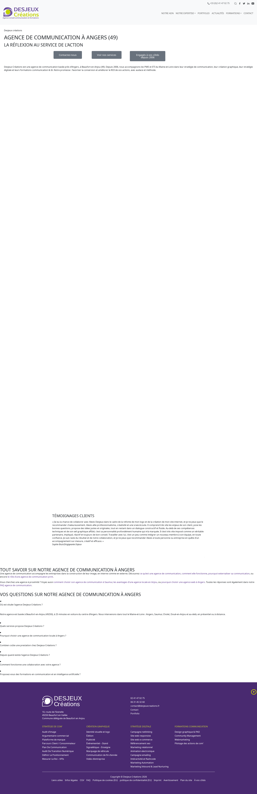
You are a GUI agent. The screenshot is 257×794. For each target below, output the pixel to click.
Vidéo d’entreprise (95, 758)
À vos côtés (200, 780)
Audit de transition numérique (58, 751)
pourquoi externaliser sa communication (229, 573)
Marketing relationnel (142, 747)
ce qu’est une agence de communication (160, 573)
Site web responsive (141, 735)
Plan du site (186, 780)
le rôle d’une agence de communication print (30, 576)
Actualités (218, 13)
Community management (188, 735)
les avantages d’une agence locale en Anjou (135, 582)
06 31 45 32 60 (138, 702)
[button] (128, 559)
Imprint (157, 780)
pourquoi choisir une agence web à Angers (183, 582)
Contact (248, 13)
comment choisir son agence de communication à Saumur (83, 582)
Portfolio (135, 713)
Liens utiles (57, 780)
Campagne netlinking (141, 731)
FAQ (88, 780)
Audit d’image (49, 731)
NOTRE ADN (167, 13)
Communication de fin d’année (101, 755)
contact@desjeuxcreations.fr (145, 705)
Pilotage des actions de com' (189, 743)
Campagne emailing (141, 755)
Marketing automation (142, 762)
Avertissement (171, 780)
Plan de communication (54, 747)
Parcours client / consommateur (58, 743)
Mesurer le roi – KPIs (53, 758)
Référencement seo (140, 743)
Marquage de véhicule (97, 751)
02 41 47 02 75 (138, 698)
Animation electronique (142, 751)
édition (89, 735)
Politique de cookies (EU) (105, 780)
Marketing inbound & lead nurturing (150, 766)
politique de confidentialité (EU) (136, 780)
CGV (82, 780)
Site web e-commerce (141, 739)
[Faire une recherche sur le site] (235, 3)
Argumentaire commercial (55, 735)
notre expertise (185, 13)
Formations (233, 13)
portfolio (204, 13)
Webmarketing (182, 739)
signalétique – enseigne (98, 747)
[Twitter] (244, 3)
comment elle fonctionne (194, 573)
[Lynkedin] (248, 3)
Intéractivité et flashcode (143, 758)
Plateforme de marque (53, 739)
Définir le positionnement (55, 755)
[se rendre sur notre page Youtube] (252, 3)
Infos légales (71, 780)
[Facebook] (240, 3)
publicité (90, 739)
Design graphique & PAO (187, 731)
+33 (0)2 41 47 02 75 (220, 3)
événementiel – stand (97, 743)
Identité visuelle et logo (98, 731)
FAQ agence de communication (16, 585)
